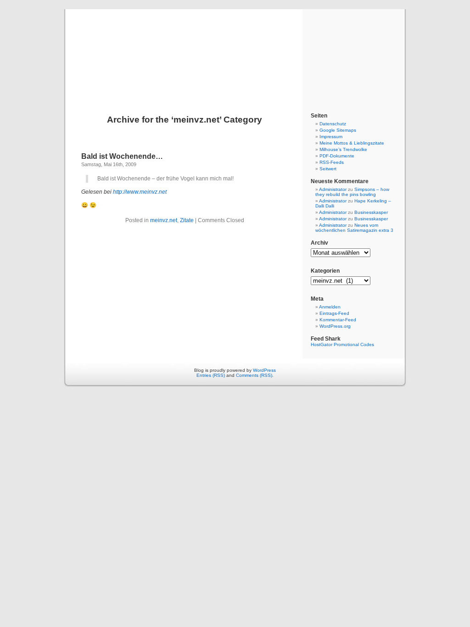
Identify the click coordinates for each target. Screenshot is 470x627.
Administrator (333, 189)
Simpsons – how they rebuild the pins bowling (352, 192)
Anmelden (330, 306)
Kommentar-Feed (337, 319)
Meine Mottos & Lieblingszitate (351, 143)
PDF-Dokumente (336, 155)
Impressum (330, 136)
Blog (235, 51)
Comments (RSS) (254, 375)
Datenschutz (332, 123)
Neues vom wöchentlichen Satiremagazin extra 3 (354, 228)
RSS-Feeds (331, 162)
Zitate (187, 220)
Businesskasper (371, 212)
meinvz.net (163, 220)
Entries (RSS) (210, 375)
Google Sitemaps (337, 130)
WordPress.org (335, 326)
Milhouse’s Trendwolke (343, 149)
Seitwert (327, 168)
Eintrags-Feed (334, 313)
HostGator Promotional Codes (342, 344)
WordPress (264, 370)
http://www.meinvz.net (140, 192)
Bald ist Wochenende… (122, 156)
